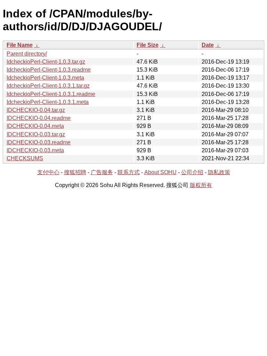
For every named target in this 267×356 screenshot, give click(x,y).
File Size (148, 45)
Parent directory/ (27, 54)
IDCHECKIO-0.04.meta (35, 126)
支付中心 (48, 172)
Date (208, 45)
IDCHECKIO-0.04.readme (39, 118)
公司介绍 (192, 172)
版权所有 (201, 185)
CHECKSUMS (25, 158)
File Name (20, 45)
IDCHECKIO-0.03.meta (35, 150)
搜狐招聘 (75, 172)
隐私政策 (219, 172)
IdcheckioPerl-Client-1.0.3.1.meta (48, 102)
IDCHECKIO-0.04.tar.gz (36, 110)
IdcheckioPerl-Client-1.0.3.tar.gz (46, 62)
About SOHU (160, 172)
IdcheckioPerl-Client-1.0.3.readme (49, 70)
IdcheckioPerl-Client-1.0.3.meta (45, 78)
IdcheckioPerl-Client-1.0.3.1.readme (51, 94)
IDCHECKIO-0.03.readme (39, 142)
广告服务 (102, 172)
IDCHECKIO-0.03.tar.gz (36, 134)
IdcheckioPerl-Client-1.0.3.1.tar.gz (48, 86)
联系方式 (129, 172)
